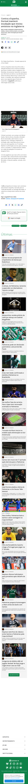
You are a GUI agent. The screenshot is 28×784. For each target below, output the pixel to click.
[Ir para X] (14, 767)
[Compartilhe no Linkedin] (8, 42)
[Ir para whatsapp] (17, 767)
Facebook (21, 198)
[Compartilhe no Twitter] (2, 42)
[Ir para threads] (20, 763)
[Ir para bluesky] (7, 763)
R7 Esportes (3, 15)
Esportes (6, 737)
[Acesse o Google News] (15, 42)
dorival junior (23, 225)
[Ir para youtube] (20, 767)
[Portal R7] (14, 1)
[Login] (26, 1)
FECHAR (14, 781)
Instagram (14, 198)
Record (5, 749)
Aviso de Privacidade (15, 777)
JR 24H (5, 745)
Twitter (8, 198)
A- (9, 48)
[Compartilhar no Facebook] (5, 42)
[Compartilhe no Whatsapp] (12, 42)
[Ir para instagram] (14, 763)
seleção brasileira (15, 225)
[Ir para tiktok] (10, 767)
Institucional (8, 753)
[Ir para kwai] (17, 763)
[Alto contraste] (2, 47)
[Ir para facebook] (10, 763)
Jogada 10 (9, 15)
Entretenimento (9, 741)
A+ (6, 48)
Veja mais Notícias (14, 674)
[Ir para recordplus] (7, 767)
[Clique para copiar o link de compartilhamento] (18, 42)
